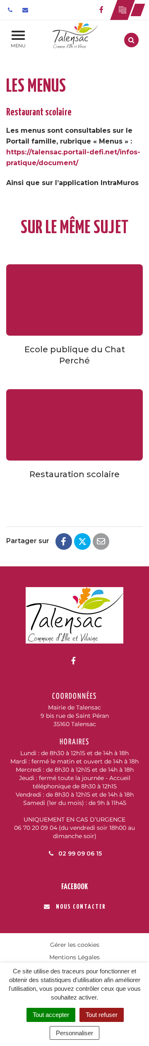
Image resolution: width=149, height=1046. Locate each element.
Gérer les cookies (74, 944)
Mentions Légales (74, 957)
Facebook (74, 887)
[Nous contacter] (26, 10)
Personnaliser (74, 1032)
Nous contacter (81, 907)
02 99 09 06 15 (79, 853)
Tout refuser (102, 1014)
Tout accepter (51, 1014)
